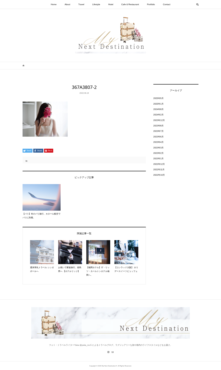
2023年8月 (158, 125)
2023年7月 (158, 131)
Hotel (110, 4)
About (67, 4)
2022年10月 (159, 175)
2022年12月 (159, 164)
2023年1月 (158, 158)
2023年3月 (158, 147)
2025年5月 (158, 98)
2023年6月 (158, 136)
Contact (166, 4)
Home (54, 4)
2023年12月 (159, 120)
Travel (81, 4)
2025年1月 (158, 104)
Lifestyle (96, 4)
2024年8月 (158, 109)
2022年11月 (158, 169)
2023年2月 (158, 153)
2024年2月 (158, 114)
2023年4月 (158, 142)
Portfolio (151, 4)
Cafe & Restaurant (130, 4)
